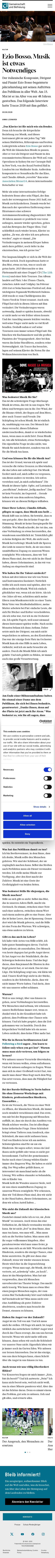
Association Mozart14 (14, 181)
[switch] (48, 778)
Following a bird (12, 1044)
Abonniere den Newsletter (27, 1501)
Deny (27, 834)
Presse (17, 1524)
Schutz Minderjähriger (31, 1524)
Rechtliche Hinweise (6, 1551)
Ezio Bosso (32, 146)
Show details (39, 807)
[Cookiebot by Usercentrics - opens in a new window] (39, 721)
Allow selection (27, 825)
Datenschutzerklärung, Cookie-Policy (27, 1551)
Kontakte (27, 1517)
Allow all (27, 816)
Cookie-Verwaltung (45, 1551)
